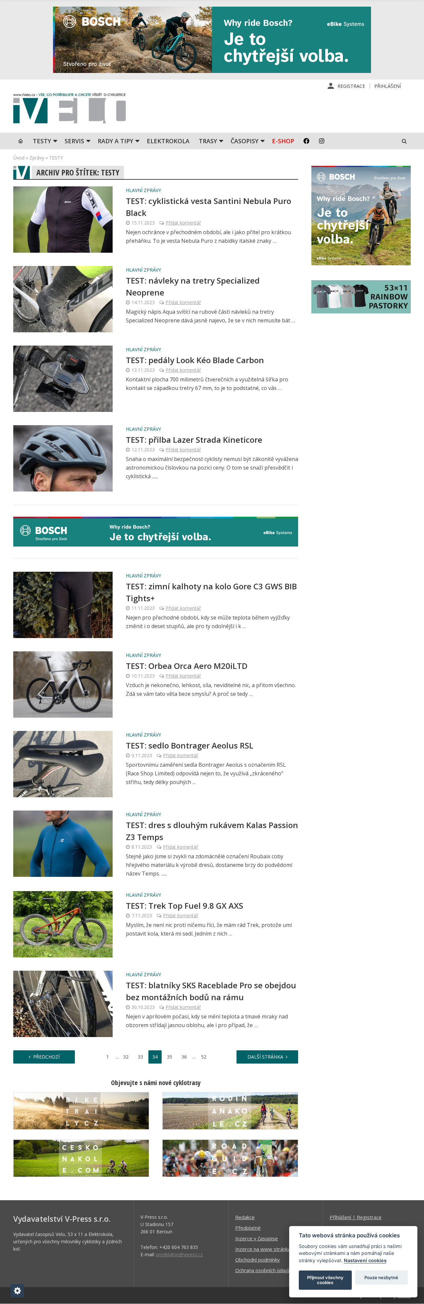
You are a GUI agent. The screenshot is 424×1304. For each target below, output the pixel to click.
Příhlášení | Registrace (356, 1217)
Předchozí (46, 1057)
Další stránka (265, 1057)
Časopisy (244, 141)
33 (140, 1057)
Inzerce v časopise (256, 1238)
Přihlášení (387, 86)
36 (184, 1057)
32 (126, 1057)
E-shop (283, 141)
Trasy (208, 141)
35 (169, 1057)
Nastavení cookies (365, 1260)
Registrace (351, 86)
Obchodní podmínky (257, 1259)
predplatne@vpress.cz (179, 1254)
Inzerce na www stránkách (265, 1249)
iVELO (69, 110)
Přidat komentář (183, 223)
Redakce (245, 1217)
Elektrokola (168, 141)
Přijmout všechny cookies (325, 1280)
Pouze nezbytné (381, 1277)
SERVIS (74, 141)
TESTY (42, 141)
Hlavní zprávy (143, 190)
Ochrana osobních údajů (262, 1270)
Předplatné (248, 1227)
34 (155, 1057)
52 (203, 1057)
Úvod (19, 158)
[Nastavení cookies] (17, 1290)
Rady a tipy (115, 141)
